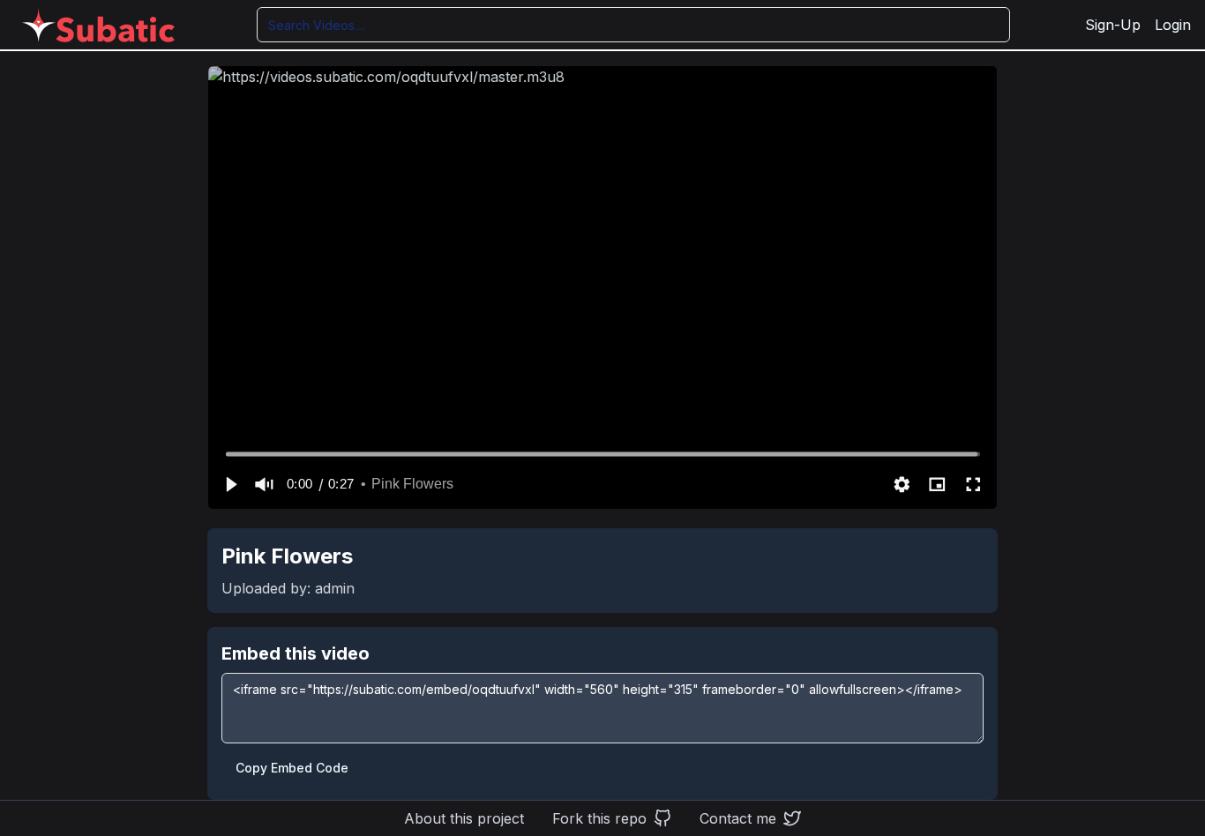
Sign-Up (1113, 25)
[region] (602, 287)
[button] (230, 484)
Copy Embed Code (292, 767)
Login (1173, 25)
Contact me (738, 818)
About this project (464, 818)
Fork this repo (599, 818)
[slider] (603, 454)
